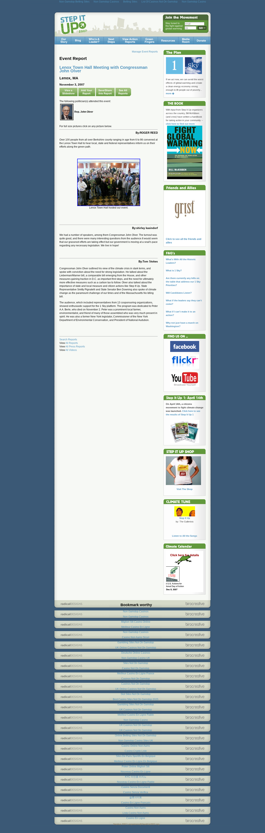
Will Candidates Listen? (179, 293)
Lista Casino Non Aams (136, 813)
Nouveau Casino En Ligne (136, 771)
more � (170, 93)
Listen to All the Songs (184, 536)
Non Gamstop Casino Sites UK (135, 740)
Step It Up (184, 518)
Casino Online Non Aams (136, 745)
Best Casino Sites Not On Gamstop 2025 (135, 699)
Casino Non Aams (135, 807)
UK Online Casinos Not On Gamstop (135, 647)
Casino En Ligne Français (135, 802)
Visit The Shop (185, 489)
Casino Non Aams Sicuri (135, 637)
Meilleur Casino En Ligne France (135, 673)
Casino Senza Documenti (135, 787)
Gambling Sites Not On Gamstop (135, 642)
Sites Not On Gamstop (135, 663)
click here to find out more (180, 124)
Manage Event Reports (145, 51)
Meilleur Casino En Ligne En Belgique (135, 761)
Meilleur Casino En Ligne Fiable (136, 714)
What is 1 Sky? (174, 270)
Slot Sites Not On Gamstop (136, 694)
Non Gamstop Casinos (135, 611)
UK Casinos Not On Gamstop (135, 709)
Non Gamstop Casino (136, 720)
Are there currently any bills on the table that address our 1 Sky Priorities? (183, 281)
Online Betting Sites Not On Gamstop (135, 735)
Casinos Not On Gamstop (135, 678)
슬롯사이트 (135, 797)
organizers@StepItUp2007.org (144, 824)
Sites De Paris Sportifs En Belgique (135, 756)
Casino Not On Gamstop (135, 668)
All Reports (71, 343)
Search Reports (68, 339)
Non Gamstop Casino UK (136, 658)
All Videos (71, 350)
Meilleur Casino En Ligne (135, 627)
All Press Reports (75, 346)
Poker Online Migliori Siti (135, 766)
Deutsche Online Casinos (135, 652)
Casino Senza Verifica (135, 792)
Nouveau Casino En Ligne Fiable (135, 782)
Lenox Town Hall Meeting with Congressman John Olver (103, 69)
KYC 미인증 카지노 (135, 776)
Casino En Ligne (135, 818)
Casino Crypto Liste (136, 751)
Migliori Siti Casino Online (135, 621)
